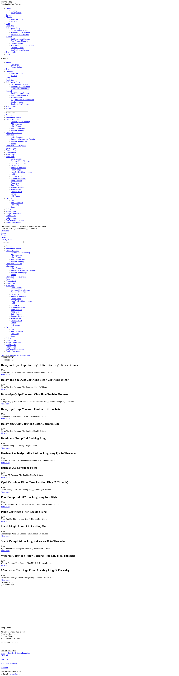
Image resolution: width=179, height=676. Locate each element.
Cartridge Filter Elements (20, 161)
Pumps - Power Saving (15, 213)
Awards (14, 21)
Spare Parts (10, 157)
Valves (13, 194)
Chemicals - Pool (12, 119)
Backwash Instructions (19, 30)
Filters (3, 233)
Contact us (10, 26)
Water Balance (16, 126)
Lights (8, 209)
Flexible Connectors (18, 168)
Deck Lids (15, 165)
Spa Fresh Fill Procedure (20, 32)
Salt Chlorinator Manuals (20, 39)
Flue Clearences (17, 203)
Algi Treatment (16, 124)
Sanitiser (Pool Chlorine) (20, 122)
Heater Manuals (17, 43)
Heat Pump (15, 205)
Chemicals (5, 231)
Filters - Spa (10, 154)
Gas (12, 200)
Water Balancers (17, 137)
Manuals (9, 37)
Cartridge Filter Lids (18, 163)
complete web (15, 674)
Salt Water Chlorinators (15, 220)
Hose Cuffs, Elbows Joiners (21, 172)
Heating (9, 198)
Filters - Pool (11, 152)
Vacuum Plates (16, 192)
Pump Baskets (16, 181)
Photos (8, 54)
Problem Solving (17, 130)
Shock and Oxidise (18, 128)
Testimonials (10, 52)
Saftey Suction (16, 185)
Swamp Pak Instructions (20, 35)
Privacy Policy (16, 13)
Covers (3, 237)
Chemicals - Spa (12, 135)
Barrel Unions (16, 159)
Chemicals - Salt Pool (14, 133)
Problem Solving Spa (19, 141)
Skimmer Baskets (17, 187)
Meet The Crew (17, 19)
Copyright (15, 10)
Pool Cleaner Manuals (19, 41)
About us (9, 17)
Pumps (3, 235)
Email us (4, 659)
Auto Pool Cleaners (13, 117)
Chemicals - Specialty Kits (16, 146)
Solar (13, 207)
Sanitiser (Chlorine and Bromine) (23, 139)
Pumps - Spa (11, 216)
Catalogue (5, 355)
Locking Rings (16, 176)
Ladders (14, 174)
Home (8, 8)
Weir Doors (15, 196)
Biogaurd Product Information (22, 45)
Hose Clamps (16, 170)
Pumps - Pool (11, 211)
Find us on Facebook (9, 663)
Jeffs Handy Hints (13, 28)
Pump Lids (15, 183)
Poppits (13, 144)
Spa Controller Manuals (20, 50)
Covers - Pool (11, 148)
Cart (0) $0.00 (6, 239)
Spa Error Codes (17, 48)
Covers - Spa (11, 150)
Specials (9, 115)
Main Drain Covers (18, 179)
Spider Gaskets (16, 189)
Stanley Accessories (13, 222)
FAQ (8, 24)
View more (5, 374)
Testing (8, 15)
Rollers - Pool (11, 218)
